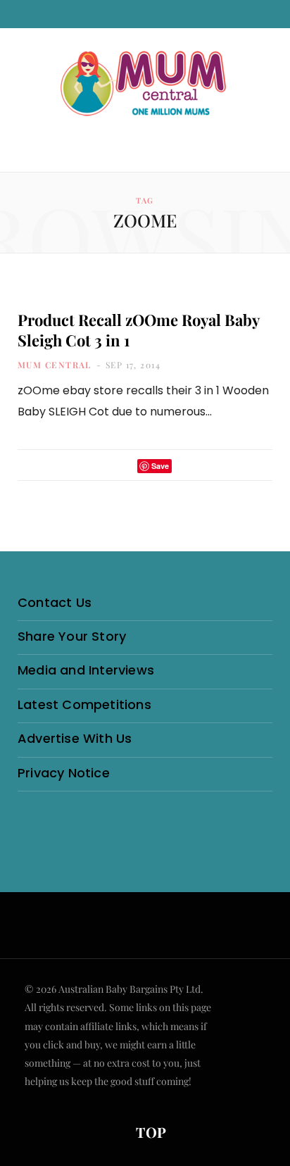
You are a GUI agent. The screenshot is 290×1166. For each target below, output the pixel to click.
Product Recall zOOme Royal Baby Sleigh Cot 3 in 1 (138, 330)
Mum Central (55, 364)
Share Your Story (72, 636)
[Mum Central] (145, 84)
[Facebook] (104, 465)
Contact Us (55, 602)
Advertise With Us (75, 738)
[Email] (186, 465)
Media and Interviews (86, 670)
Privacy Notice (64, 773)
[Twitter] (122, 465)
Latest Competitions (84, 704)
